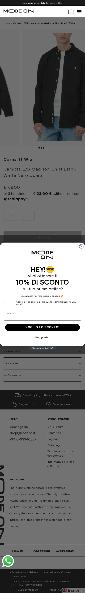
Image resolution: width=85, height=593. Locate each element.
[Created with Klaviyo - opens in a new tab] (42, 348)
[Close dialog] (81, 246)
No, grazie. (42, 338)
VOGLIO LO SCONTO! (42, 327)
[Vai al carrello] (70, 11)
